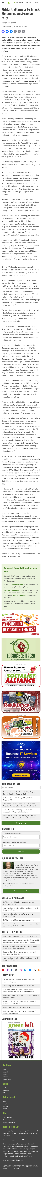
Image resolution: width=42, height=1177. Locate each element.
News (5, 1069)
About (5, 1101)
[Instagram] (21, 970)
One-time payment (20, 595)
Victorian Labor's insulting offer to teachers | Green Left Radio (19, 915)
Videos (5, 1093)
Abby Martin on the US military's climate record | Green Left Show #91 (20, 909)
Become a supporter (12, 590)
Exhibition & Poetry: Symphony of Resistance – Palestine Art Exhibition (20, 805)
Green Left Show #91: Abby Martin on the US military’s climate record (19, 996)
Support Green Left (12, 858)
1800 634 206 (22, 601)
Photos (5, 1088)
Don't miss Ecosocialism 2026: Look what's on (20, 936)
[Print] (15, 31)
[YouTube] (3, 970)
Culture (5, 1077)
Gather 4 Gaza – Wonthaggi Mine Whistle (18, 798)
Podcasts (6, 1090)
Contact (5, 1106)
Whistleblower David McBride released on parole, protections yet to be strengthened (18, 984)
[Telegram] (25, 970)
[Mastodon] (3, 31)
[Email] (19, 31)
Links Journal (7, 1117)
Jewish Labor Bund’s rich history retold (17, 1001)
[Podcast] (8, 970)
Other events (21, 823)
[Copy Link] (23, 31)
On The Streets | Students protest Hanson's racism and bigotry (19, 903)
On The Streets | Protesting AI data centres (18, 920)
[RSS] (39, 970)
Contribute (6, 1104)
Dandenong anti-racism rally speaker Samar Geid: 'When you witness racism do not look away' (21, 941)
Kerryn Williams (9, 23)
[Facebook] (7, 31)
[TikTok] (16, 970)
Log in (37, 2)
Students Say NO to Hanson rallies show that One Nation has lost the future (19, 953)
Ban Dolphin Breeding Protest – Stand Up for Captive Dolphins (19, 793)
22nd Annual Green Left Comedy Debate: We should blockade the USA (19, 817)
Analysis (5, 1072)
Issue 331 (23, 26)
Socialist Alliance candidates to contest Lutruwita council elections (21, 990)
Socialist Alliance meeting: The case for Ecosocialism (17, 811)
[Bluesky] (11, 31)
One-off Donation (16, 584)
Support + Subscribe (23, 2)
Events (5, 1109)
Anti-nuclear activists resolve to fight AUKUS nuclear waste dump (19, 1006)
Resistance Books (9, 1120)
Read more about (13, 1160)
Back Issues (7, 1079)
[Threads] (35, 970)
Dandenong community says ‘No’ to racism (18, 980)
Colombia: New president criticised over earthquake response (17, 1012)
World (5, 1074)
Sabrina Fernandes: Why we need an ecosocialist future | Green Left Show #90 (21, 925)
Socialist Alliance (9, 1122)
